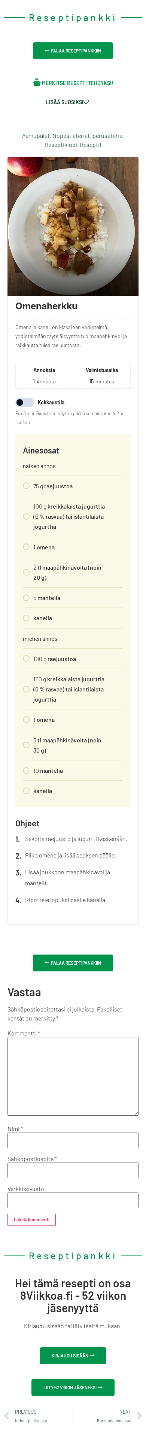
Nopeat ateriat (71, 135)
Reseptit (91, 144)
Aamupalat (36, 135)
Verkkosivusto (25, 1189)
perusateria (107, 135)
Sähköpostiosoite (32, 1159)
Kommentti (23, 1033)
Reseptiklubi (61, 144)
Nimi (15, 1129)
